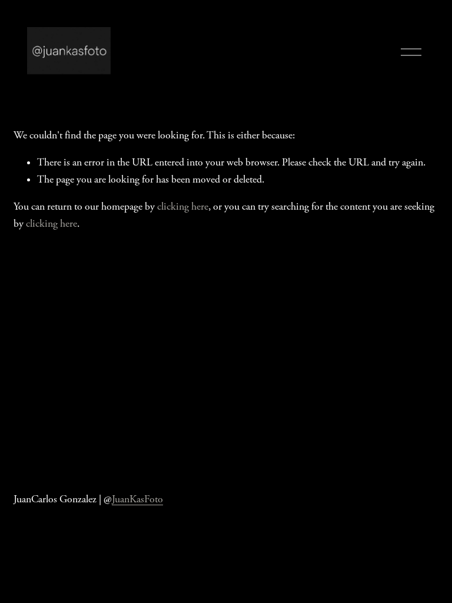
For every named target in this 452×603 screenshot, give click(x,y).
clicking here (182, 206)
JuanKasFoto (137, 499)
